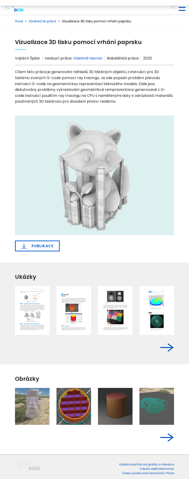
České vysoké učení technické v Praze (148, 473)
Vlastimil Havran (87, 58)
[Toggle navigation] (180, 7)
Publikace (41, 246)
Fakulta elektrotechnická (157, 469)
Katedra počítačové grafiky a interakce (146, 464)
